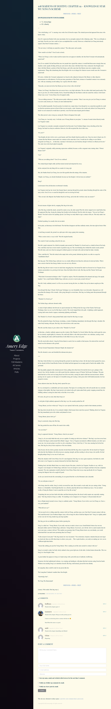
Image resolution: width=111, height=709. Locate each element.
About (16, 355)
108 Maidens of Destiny (54, 593)
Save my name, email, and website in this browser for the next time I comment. (62, 678)
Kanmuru (48, 612)
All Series (17, 365)
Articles (17, 368)
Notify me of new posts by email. (48, 687)
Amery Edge (16, 346)
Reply (104, 604)
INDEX (74, 14)
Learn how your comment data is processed (71, 699)
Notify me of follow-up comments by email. (51, 683)
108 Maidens (16, 362)
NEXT (79, 14)
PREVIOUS (66, 14)
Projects (16, 358)
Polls (17, 372)
